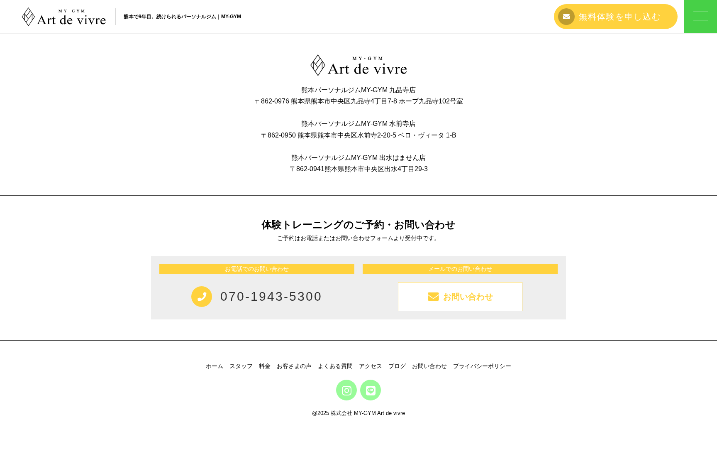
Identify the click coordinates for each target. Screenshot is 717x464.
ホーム (214, 366)
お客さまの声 (294, 366)
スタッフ (241, 366)
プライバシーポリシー (482, 366)
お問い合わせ (429, 366)
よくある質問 (335, 366)
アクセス (370, 366)
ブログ (397, 366)
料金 (265, 366)
